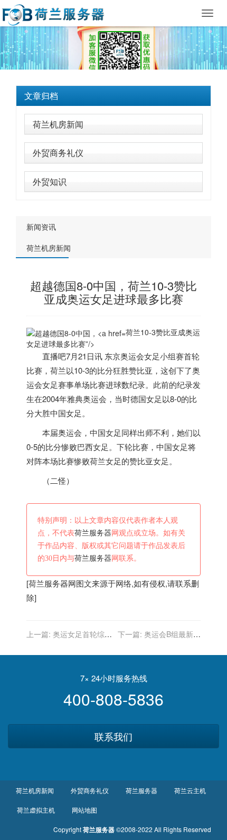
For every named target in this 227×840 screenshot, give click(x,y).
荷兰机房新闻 (58, 124)
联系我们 (113, 736)
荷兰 (58, 370)
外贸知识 (50, 181)
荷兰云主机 (190, 790)
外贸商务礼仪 (58, 152)
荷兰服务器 (92, 533)
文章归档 (41, 96)
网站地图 (84, 809)
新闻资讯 (41, 226)
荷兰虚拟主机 (36, 809)
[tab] (113, 96)
